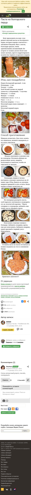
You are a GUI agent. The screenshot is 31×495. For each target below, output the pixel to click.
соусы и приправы (15, 297)
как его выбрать (20, 286)
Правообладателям (6, 483)
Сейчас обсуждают (6, 455)
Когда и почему (6, 284)
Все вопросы (4, 467)
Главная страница (6, 450)
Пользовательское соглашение (10, 476)
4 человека (20, 342)
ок (23, 11)
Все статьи (4, 469)
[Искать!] (28, 15)
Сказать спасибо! (8, 330)
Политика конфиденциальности (10, 478)
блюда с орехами (5, 297)
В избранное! (8, 27)
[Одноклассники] (25, 301)
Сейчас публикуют (6, 453)
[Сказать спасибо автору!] (28, 380)
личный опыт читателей (7, 295)
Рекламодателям (5, 485)
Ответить (5, 380)
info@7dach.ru (9, 446)
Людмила (9, 342)
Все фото (3, 464)
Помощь (3, 460)
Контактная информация (8, 481)
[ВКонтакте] (22, 301)
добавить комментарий (8, 412)
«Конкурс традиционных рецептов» (13, 33)
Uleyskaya (9, 366)
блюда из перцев (23, 295)
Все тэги (3, 471)
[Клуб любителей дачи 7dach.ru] (8, 15)
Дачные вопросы (6, 457)
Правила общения (6, 474)
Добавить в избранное (12, 346)
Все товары (4, 462)
